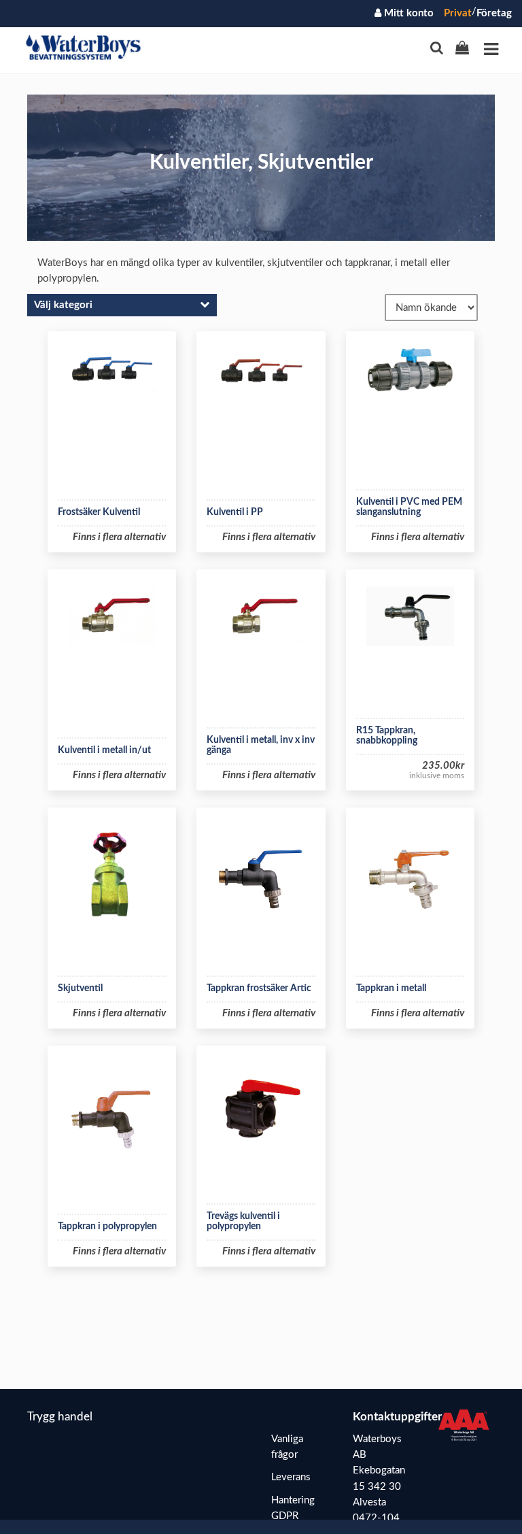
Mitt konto (407, 13)
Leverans (291, 1477)
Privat (458, 13)
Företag (494, 13)
